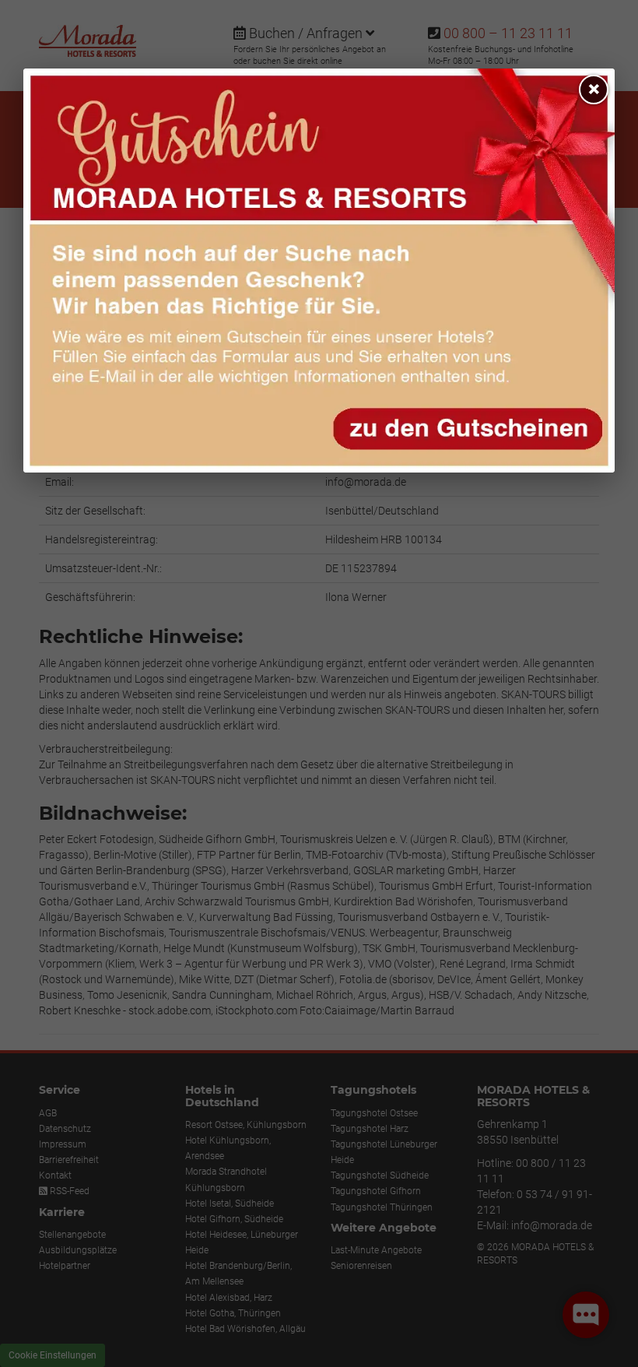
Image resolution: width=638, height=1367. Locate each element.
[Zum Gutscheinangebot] (319, 271)
